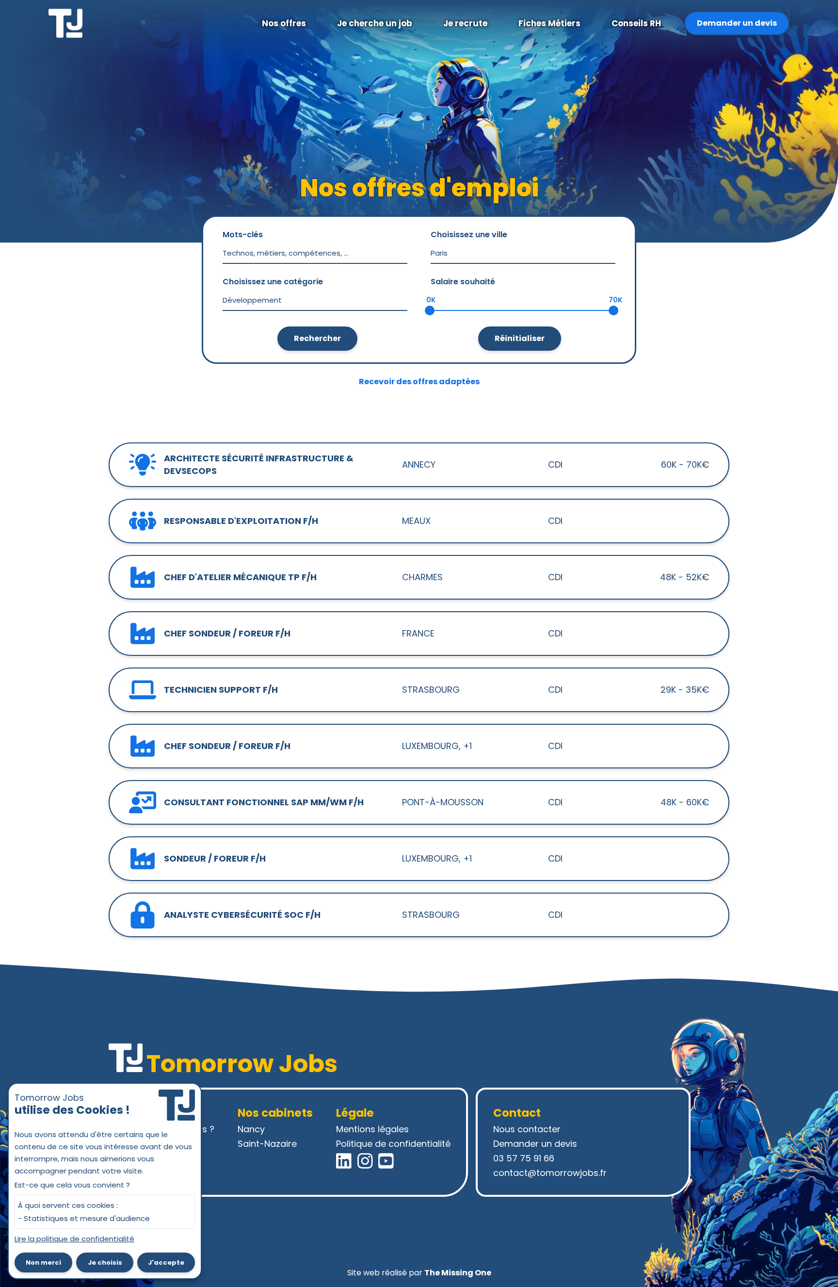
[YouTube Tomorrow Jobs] (386, 1161)
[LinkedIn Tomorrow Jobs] (344, 1161)
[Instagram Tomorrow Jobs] (365, 1161)
